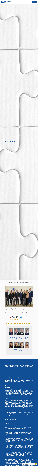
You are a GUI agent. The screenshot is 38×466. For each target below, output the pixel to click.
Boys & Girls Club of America (24, 319)
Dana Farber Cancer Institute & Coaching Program (14, 319)
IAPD (5, 383)
